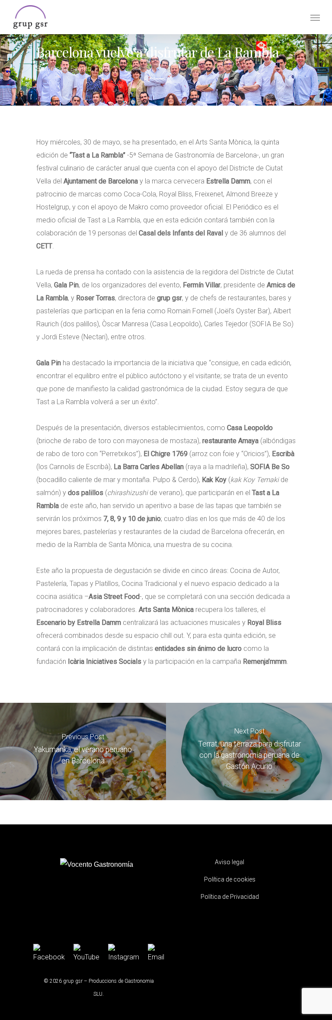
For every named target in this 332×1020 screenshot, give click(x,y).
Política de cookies (229, 879)
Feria (102, 68)
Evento (81, 68)
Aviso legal (229, 862)
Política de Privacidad (230, 896)
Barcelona (51, 68)
